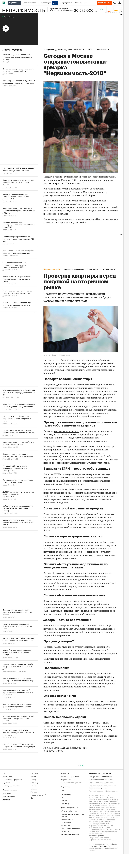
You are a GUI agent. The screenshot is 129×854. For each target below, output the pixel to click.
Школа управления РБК (70, 834)
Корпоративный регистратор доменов (72, 815)
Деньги (34, 785)
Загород (34, 782)
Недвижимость (23, 9)
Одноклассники (9, 796)
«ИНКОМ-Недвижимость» (99, 385)
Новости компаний (38, 794)
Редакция (6, 782)
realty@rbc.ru (98, 835)
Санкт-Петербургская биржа (100, 846)
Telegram (6, 799)
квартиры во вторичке (66, 431)
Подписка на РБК (67, 779)
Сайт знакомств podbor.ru (71, 828)
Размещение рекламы (11, 785)
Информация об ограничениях (101, 776)
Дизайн (34, 788)
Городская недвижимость (54, 50)
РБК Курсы (65, 831)
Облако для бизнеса (69, 811)
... (85, 2)
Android (64, 800)
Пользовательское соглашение (101, 782)
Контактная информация (12, 779)
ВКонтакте (7, 793)
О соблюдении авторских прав (101, 779)
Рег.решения (66, 822)
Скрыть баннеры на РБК (70, 776)
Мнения (34, 791)
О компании (7, 776)
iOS (62, 797)
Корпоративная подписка (71, 782)
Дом (32, 797)
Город (33, 779)
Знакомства (65, 825)
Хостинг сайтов (67, 819)
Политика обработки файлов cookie (103, 790)
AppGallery (65, 803)
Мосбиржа (112, 844)
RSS (62, 790)
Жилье (33, 776)
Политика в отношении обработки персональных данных (102, 786)
